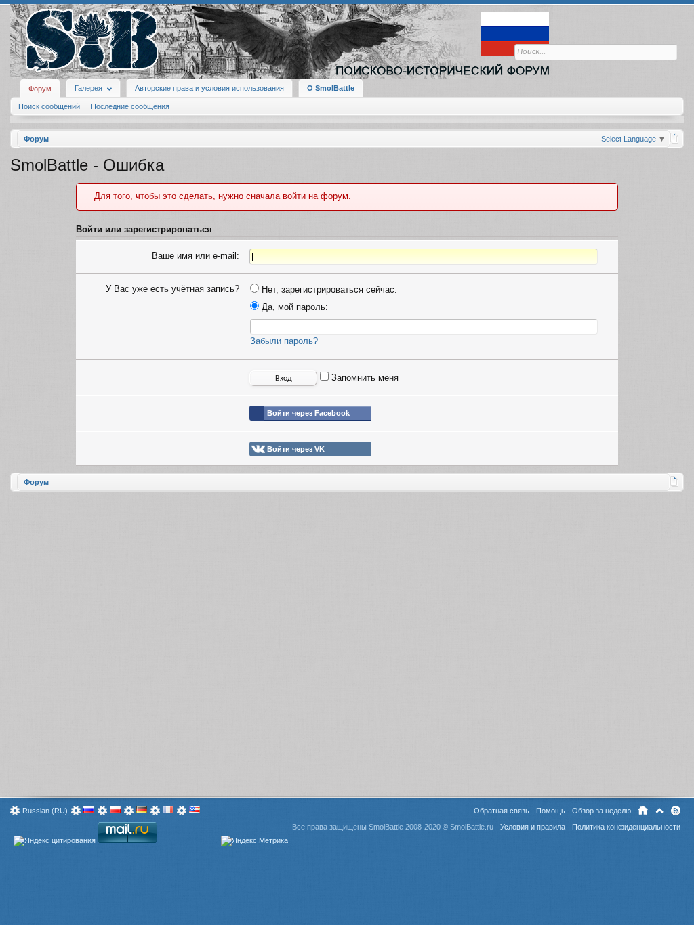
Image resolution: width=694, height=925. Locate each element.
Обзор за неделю (601, 810)
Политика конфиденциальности (626, 827)
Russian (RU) (45, 810)
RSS (675, 810)
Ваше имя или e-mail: (195, 256)
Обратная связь (501, 810)
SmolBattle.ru (471, 827)
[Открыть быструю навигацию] (674, 138)
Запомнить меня (364, 377)
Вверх (659, 810)
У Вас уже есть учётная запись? (172, 289)
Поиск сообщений (49, 106)
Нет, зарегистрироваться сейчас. (328, 289)
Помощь (550, 810)
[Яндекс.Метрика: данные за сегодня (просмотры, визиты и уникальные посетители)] (254, 841)
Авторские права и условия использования (209, 88)
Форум (40, 89)
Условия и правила (532, 827)
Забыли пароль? (284, 341)
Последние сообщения (130, 106)
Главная (643, 810)
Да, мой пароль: (293, 307)
